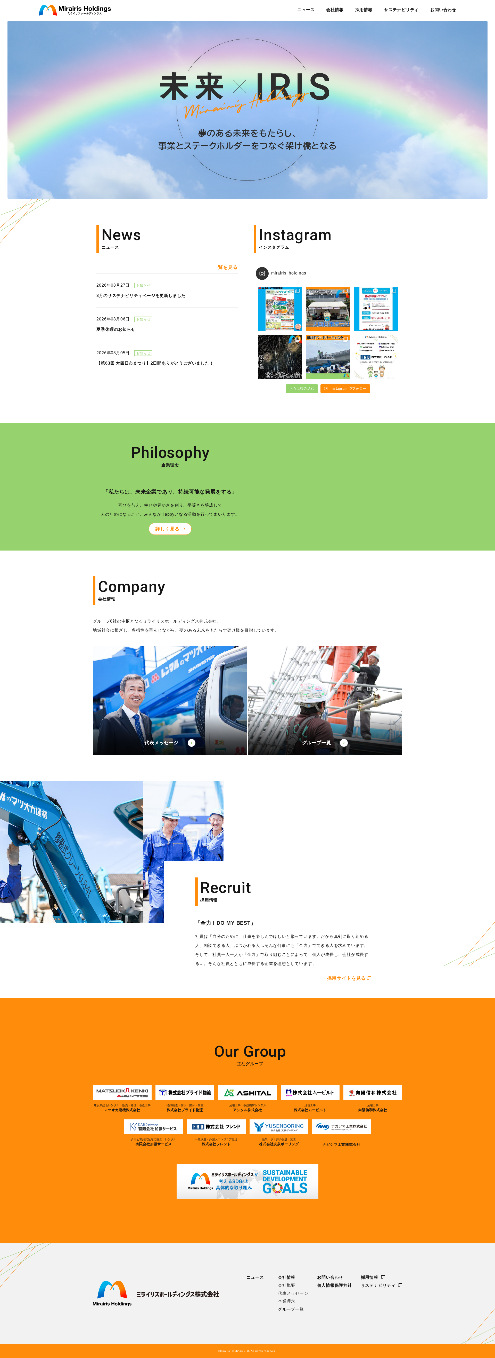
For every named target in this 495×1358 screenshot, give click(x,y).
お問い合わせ (330, 1277)
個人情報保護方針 (334, 1285)
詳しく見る (167, 528)
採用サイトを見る (346, 978)
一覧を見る (225, 267)
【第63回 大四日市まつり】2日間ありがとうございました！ (154, 363)
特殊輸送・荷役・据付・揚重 (185, 1108)
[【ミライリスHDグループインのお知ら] (376, 357)
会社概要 (286, 1285)
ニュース (255, 1277)
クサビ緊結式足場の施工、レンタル (153, 1142)
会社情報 (286, 1277)
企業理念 (286, 1301)
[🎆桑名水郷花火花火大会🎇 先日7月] (280, 357)
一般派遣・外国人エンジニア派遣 (216, 1142)
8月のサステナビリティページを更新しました (141, 295)
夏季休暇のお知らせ (115, 329)
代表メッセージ (162, 742)
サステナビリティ (378, 1285)
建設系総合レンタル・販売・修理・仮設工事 (122, 1108)
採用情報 (369, 1277)
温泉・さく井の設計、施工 (279, 1142)
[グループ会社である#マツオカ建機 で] (376, 309)
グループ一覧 (316, 742)
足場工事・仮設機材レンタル (247, 1108)
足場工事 (310, 1108)
